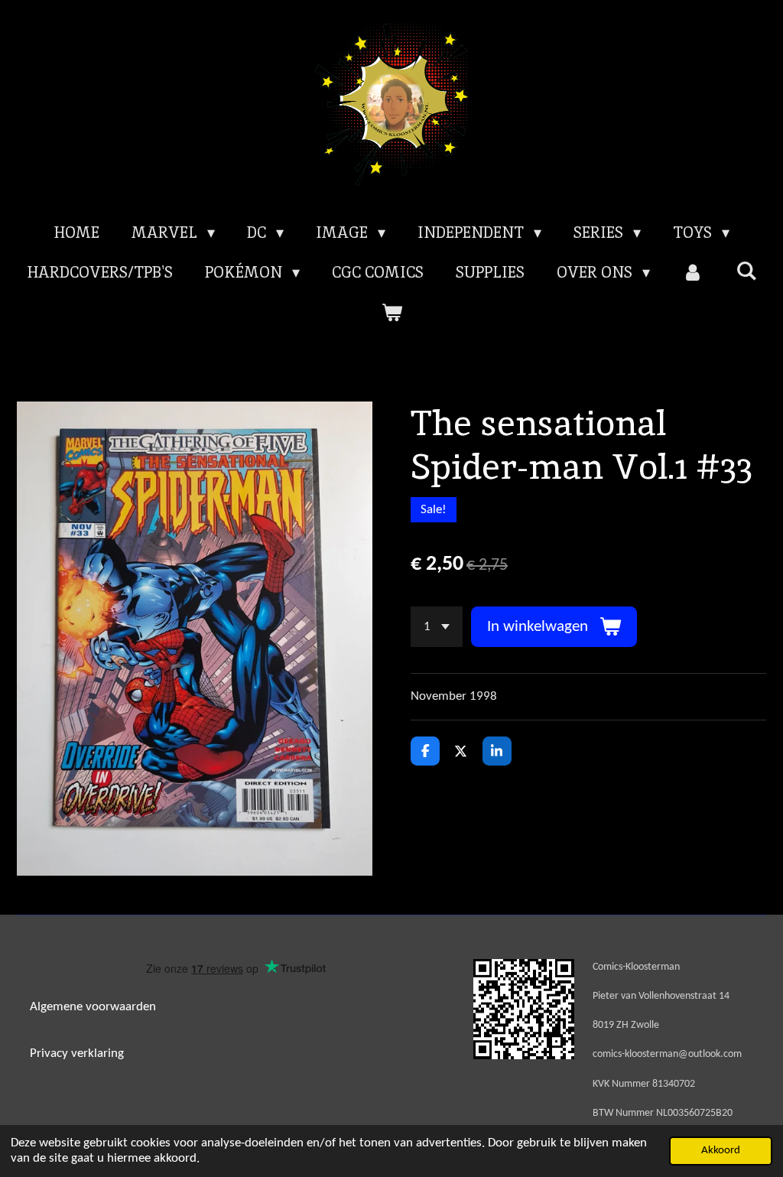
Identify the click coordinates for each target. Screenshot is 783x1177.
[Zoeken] (746, 270)
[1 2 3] (437, 626)
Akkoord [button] (720, 1150)
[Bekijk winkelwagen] (391, 312)
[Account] (693, 272)
